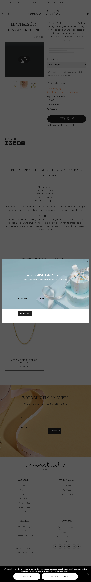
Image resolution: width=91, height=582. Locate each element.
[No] (88, 574)
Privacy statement (59, 576)
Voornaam (22, 299)
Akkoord (27, 576)
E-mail (41, 299)
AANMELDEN (25, 313)
